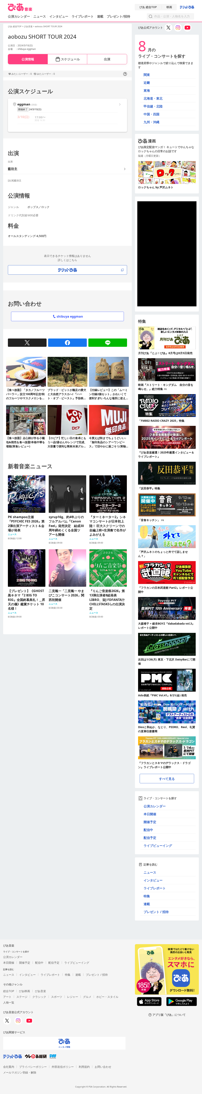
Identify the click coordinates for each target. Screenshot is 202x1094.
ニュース (39, 16)
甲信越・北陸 (153, 106)
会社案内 (8, 1067)
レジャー (72, 997)
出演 (107, 59)
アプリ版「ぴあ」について (169, 1015)
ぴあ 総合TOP (148, 7)
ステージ (21, 997)
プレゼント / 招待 (156, 912)
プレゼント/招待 (118, 16)
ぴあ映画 (24, 991)
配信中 (148, 830)
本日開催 (150, 814)
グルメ (87, 997)
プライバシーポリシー (33, 1067)
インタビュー (58, 16)
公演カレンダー (155, 806)
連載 (100, 16)
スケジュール (70, 59)
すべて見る (167, 779)
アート (7, 997)
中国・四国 (151, 114)
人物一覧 (8, 1002)
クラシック (39, 997)
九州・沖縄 (151, 122)
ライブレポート (83, 16)
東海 (147, 90)
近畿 (147, 82)
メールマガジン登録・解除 (19, 1072)
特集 (147, 896)
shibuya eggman (70, 316)
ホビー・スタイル (107, 997)
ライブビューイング (158, 845)
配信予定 (150, 838)
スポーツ (56, 997)
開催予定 (150, 822)
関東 (147, 75)
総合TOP (8, 991)
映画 (169, 7)
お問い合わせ (103, 1067)
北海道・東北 (153, 98)
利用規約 (84, 1067)
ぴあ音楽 (28, 26)
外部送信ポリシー (63, 1067)
